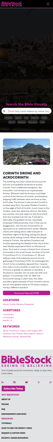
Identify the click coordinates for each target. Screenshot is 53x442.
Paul (13, 333)
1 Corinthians (8, 314)
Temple (44, 118)
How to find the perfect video (16, 428)
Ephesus (20, 304)
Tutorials (6, 423)
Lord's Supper (32, 330)
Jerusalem (8, 118)
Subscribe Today (13, 388)
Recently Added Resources (14, 437)
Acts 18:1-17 (7, 320)
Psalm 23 (12, 122)
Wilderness (21, 122)
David (42, 122)
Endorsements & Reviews (13, 413)
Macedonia (29, 304)
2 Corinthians (8, 317)
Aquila (5, 330)
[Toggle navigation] (48, 3)
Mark (26, 118)
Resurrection (33, 122)
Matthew (18, 118)
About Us (5, 399)
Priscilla (19, 333)
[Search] (4, 111)
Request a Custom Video (13, 432)
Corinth (12, 304)
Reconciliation (29, 333)
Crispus (23, 330)
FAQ (3, 409)
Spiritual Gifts (25, 336)
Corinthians (14, 330)
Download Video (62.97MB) (26, 292)
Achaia (6, 304)
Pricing (5, 404)
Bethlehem (34, 118)
